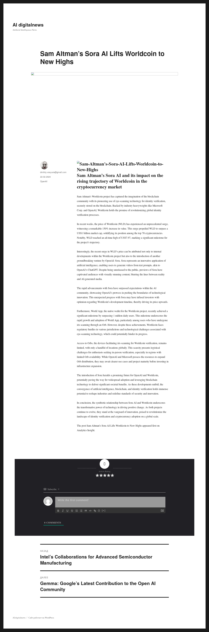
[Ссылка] (95, 511)
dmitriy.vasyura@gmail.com (53, 172)
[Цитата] (85, 511)
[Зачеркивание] (72, 511)
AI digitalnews (28, 24)
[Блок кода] (90, 511)
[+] (103, 510)
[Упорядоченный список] (76, 511)
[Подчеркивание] (67, 511)
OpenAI (43, 181)
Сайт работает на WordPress (41, 617)
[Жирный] (58, 511)
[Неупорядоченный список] (81, 511)
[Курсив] (63, 511)
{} (99, 510)
